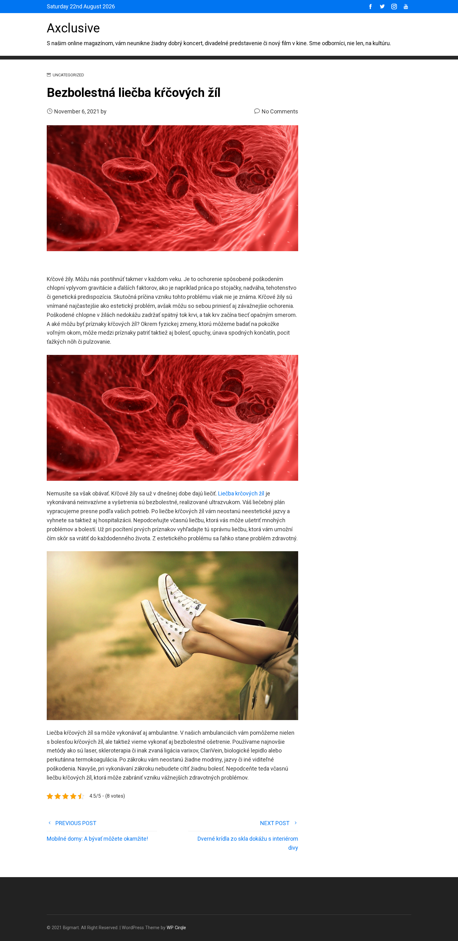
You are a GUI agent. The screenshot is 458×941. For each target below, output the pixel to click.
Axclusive (73, 28)
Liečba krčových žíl (241, 493)
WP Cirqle (176, 927)
